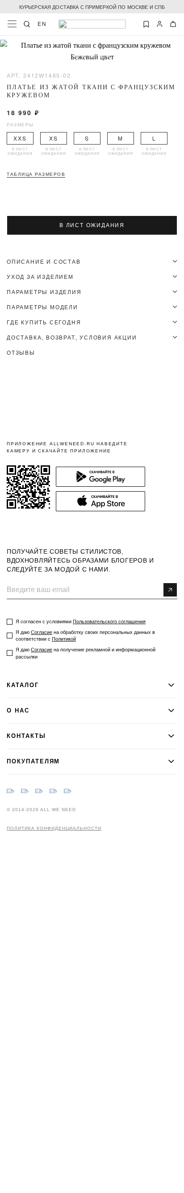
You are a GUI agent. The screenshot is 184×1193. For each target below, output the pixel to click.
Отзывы (21, 352)
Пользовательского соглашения (109, 621)
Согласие (41, 632)
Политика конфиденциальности (54, 828)
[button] (68, 56)
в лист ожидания (92, 225)
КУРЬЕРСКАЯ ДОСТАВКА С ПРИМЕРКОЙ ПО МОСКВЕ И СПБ (92, 6)
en (42, 23)
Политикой (64, 639)
